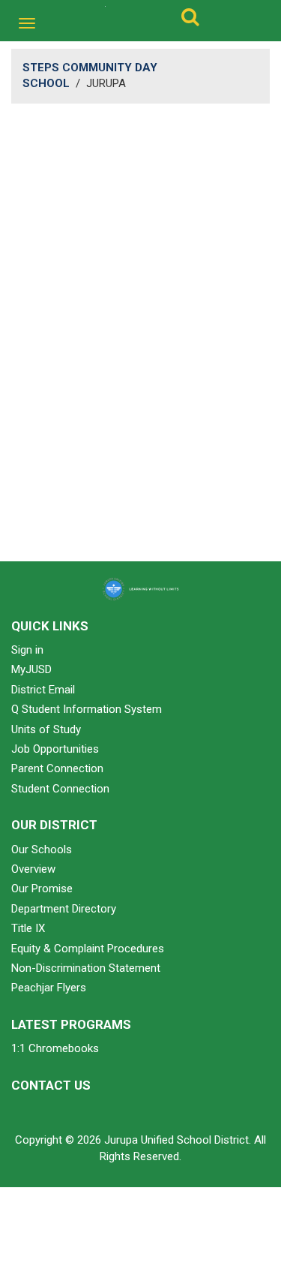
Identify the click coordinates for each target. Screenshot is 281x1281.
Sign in (27, 650)
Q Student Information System (86, 709)
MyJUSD (31, 669)
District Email (43, 689)
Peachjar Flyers (48, 987)
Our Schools (41, 849)
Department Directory (63, 909)
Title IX (28, 928)
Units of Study (46, 729)
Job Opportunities (55, 749)
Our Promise (42, 888)
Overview (33, 869)
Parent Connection (57, 768)
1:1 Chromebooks (55, 1048)
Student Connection (60, 788)
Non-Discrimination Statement (85, 968)
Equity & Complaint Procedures (87, 948)
